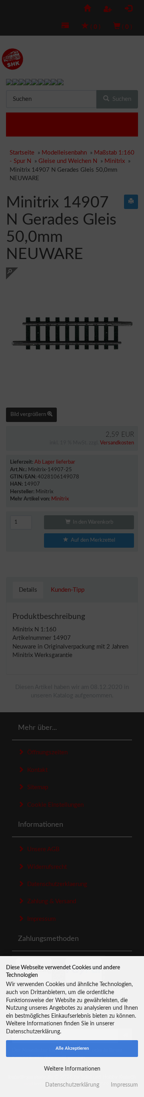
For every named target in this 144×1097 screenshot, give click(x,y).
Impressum (124, 1085)
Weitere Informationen (72, 1069)
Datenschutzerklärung (72, 1085)
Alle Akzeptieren (72, 1048)
